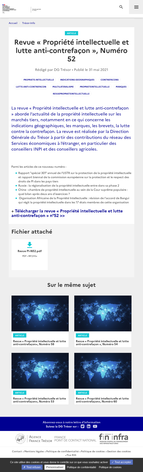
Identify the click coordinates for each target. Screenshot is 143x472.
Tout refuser (33, 467)
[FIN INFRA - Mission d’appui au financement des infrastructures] (113, 438)
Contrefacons (110, 79)
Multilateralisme (63, 86)
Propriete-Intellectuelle (39, 79)
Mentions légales (34, 451)
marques (121, 86)
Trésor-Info (28, 23)
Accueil (13, 23)
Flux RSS (71, 455)
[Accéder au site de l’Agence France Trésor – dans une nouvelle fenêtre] (33, 438)
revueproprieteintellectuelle (71, 93)
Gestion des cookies (119, 451)
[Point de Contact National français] (75, 438)
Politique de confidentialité (62, 451)
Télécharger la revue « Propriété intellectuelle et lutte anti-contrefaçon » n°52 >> (67, 213)
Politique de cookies (93, 451)
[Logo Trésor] (54, 10)
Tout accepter (122, 462)
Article (71, 33)
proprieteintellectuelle (95, 86)
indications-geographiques (77, 79)
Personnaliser (54, 467)
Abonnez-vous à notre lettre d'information (71, 422)
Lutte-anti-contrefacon (31, 86)
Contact (17, 451)
